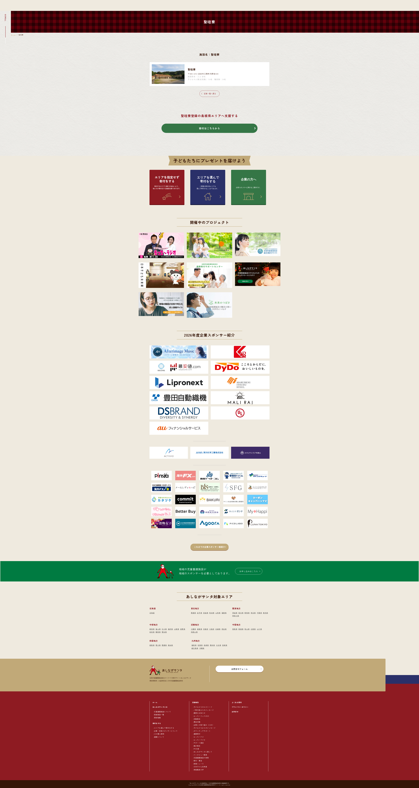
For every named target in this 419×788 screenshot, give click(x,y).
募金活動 (197, 722)
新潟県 (152, 629)
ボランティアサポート (202, 731)
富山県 (158, 629)
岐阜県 (152, 632)
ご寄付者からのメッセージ (204, 710)
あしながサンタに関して (203, 752)
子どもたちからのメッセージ (205, 728)
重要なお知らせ (199, 713)
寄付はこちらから (209, 128)
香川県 (158, 645)
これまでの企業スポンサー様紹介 (209, 546)
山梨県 (176, 629)
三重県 (193, 629)
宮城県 (205, 613)
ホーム (13, 35)
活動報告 (195, 702)
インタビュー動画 (200, 755)
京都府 (205, 629)
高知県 (170, 645)
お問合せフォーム (239, 669)
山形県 (217, 613)
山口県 (259, 629)
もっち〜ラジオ (199, 740)
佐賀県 (200, 645)
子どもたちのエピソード (203, 707)
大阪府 (211, 629)
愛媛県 (164, 645)
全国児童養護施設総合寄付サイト (209, 785)
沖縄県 (201, 648)
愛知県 (164, 632)
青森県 (193, 613)
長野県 (182, 629)
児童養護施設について (162, 712)
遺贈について (159, 737)
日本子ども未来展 (200, 767)
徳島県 (152, 645)
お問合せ (235, 712)
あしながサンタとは (160, 707)
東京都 (265, 613)
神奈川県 (235, 616)
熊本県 (212, 645)
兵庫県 (217, 629)
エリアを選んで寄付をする (164, 728)
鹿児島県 (194, 648)
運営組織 (157, 718)
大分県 (218, 645)
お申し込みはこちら (248, 571)
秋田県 (211, 613)
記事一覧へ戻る (210, 93)
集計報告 (197, 746)
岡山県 (247, 629)
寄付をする (157, 723)
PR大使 (196, 749)
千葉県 (259, 613)
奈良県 (224, 629)
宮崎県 (224, 645)
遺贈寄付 (197, 734)
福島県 (224, 613)
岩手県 (199, 613)
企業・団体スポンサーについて (166, 731)
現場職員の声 (199, 770)
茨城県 (234, 613)
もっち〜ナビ (199, 737)
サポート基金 (199, 743)
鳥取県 (234, 629)
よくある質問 (237, 702)
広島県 (253, 629)
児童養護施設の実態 (201, 758)
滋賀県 (199, 629)
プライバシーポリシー (240, 707)
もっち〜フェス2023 (201, 716)
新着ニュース (199, 764)
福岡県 (194, 645)
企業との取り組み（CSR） (204, 725)
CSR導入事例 (159, 734)
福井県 (170, 629)
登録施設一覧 (159, 714)
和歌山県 (194, 632)
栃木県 (240, 613)
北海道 (152, 613)
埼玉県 (253, 613)
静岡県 (158, 632)
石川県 (164, 629)
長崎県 (206, 645)
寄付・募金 (198, 761)
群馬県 (247, 613)
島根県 (240, 629)
